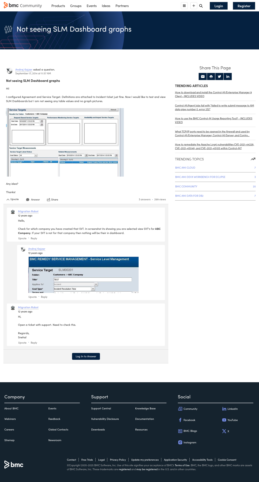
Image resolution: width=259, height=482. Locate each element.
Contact (71, 459)
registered (125, 469)
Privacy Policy (118, 459)
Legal (101, 459)
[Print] (211, 76)
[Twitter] (219, 76)
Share (54, 199)
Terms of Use (182, 465)
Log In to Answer (86, 356)
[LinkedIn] (228, 76)
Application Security (175, 459)
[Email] (203, 76)
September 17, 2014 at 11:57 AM (33, 73)
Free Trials (87, 459)
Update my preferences (145, 459)
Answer (35, 199)
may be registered (147, 469)
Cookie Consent (227, 459)
